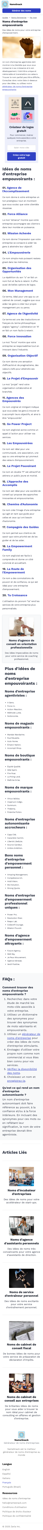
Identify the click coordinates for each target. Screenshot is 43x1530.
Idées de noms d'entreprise (16, 1498)
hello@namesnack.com (14, 1503)
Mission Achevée (19, 233)
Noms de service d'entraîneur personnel (21, 1294)
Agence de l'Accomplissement (15, 189)
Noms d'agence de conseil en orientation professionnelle (21, 644)
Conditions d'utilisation (14, 1507)
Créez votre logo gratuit (21, 156)
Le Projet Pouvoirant (21, 466)
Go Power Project (19, 424)
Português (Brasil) (11, 1487)
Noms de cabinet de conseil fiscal (21, 1346)
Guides (5, 18)
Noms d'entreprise (18, 18)
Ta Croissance (17, 595)
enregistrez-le (16, 1080)
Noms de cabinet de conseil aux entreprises (22, 1398)
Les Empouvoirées (20, 443)
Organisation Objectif (23, 355)
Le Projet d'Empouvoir (22, 378)
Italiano (6, 1478)
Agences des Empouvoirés (13, 399)
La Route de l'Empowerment (13, 570)
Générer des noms (21, 10)
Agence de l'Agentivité (22, 313)
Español (6, 1473)
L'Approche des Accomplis (15, 483)
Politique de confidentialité (16, 1516)
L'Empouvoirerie (19, 252)
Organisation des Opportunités (16, 269)
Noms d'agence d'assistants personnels (21, 1241)
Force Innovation (19, 336)
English (6, 1469)
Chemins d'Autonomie (22, 504)
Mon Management (20, 290)
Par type (33, 18)
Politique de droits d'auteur (16, 1511)
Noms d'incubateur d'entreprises (21, 1192)
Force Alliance (18, 214)
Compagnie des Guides (23, 527)
